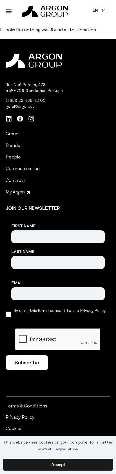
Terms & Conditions (26, 406)
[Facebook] (20, 119)
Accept (58, 464)
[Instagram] (31, 119)
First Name (23, 226)
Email (17, 283)
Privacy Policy (20, 418)
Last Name (22, 252)
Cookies (14, 429)
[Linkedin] (9, 119)
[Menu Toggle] (9, 11)
